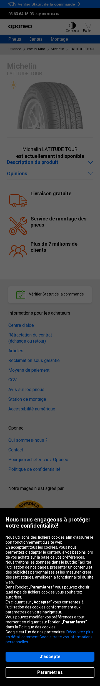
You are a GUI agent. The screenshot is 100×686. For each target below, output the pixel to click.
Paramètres (50, 672)
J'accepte (50, 656)
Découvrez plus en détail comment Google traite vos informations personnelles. (49, 637)
